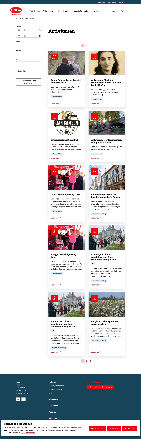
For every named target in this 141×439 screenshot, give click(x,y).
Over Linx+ (101, 2)
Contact (121, 2)
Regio (18, 42)
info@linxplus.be (22, 393)
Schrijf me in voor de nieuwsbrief (100, 387)
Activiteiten (35, 11)
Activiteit (19, 51)
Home (17, 18)
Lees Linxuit (112, 2)
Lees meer (55, 103)
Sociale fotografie (81, 11)
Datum (18, 27)
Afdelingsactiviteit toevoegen (28, 82)
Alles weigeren (129, 428)
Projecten (52, 382)
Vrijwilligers (48, 11)
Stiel (50, 393)
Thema (18, 60)
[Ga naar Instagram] (18, 399)
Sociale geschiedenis (56, 386)
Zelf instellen (114, 428)
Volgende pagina (94, 45)
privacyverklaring (28, 433)
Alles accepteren (97, 428)
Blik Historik (63, 11)
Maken (96, 11)
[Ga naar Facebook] (23, 399)
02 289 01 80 (21, 390)
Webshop (125, 11)
